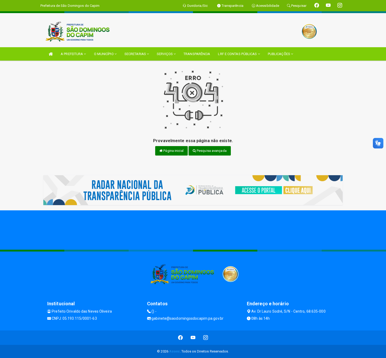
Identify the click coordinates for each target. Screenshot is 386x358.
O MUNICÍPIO (104, 54)
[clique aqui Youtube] (193, 337)
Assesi (174, 351)
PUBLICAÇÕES (279, 54)
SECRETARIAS (135, 54)
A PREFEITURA (72, 54)
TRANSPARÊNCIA (197, 54)
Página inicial (173, 151)
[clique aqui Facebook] (180, 337)
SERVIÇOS (165, 54)
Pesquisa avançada (211, 151)
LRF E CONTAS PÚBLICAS (238, 54)
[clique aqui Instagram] (205, 337)
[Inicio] (50, 54)
